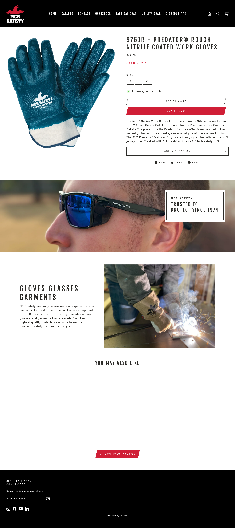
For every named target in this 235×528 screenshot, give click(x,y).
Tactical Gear (126, 13)
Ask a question (177, 151)
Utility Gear (151, 13)
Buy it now (176, 111)
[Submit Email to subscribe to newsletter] (48, 498)
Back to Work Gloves (120, 454)
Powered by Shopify (117, 515)
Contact (84, 13)
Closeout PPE (176, 13)
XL (147, 81)
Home (53, 13)
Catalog (67, 13)
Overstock (103, 13)
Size (130, 74)
